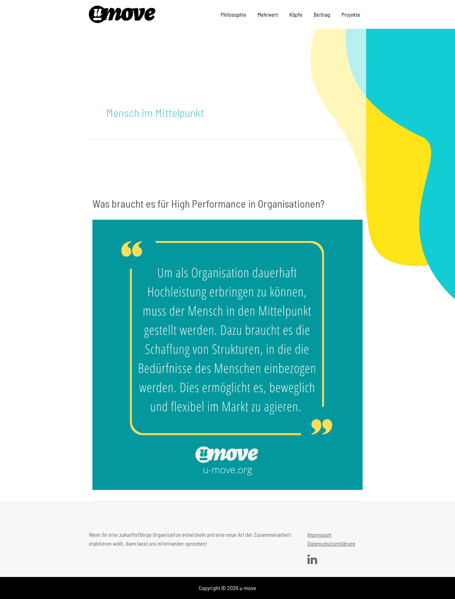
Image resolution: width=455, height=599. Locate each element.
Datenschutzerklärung (331, 543)
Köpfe (296, 14)
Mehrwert (268, 14)
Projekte (351, 14)
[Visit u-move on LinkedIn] (312, 561)
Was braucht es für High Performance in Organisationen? (208, 203)
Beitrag (322, 14)
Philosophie (233, 14)
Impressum (319, 534)
